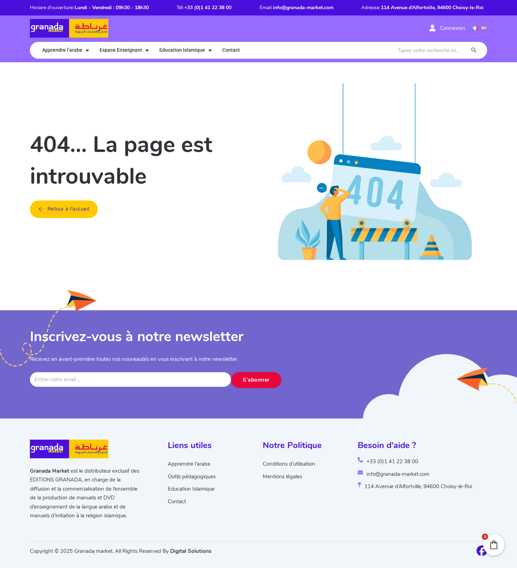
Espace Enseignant (121, 50)
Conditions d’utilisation (289, 463)
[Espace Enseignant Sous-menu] (147, 50)
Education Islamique (182, 50)
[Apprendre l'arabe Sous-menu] (87, 50)
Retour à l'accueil (68, 208)
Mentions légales (282, 476)
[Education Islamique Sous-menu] (210, 50)
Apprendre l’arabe (62, 50)
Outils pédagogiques (192, 476)
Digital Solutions (190, 551)
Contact (231, 50)
